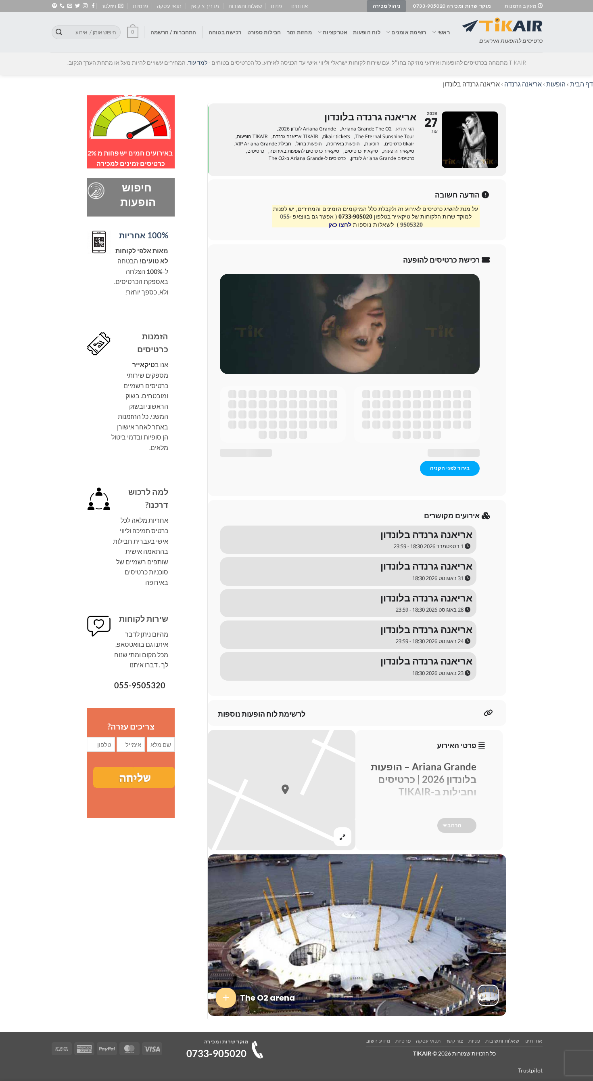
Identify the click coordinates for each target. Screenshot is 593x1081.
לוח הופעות (366, 32)
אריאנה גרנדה (523, 84)
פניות (276, 6)
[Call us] (62, 6)
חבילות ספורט (264, 32)
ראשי (443, 32)
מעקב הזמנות (521, 6)
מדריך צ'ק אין (204, 6)
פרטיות (140, 6)
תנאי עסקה (169, 6)
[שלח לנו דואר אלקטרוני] (69, 6)
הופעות (556, 84)
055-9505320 (139, 685)
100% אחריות (143, 235)
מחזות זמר (299, 32)
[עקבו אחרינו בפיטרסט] (54, 6)
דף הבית (581, 84)
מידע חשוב (378, 1041)
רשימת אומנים (408, 32)
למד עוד (197, 62)
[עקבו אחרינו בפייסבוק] (93, 6)
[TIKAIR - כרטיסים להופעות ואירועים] (502, 24)
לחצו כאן (339, 224)
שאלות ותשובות (245, 6)
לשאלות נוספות (373, 224)
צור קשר (455, 1041)
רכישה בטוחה (225, 32)
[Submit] (59, 32)
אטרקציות (335, 32)
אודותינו (299, 6)
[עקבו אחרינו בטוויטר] (77, 6)
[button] (112, 6)
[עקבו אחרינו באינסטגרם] (85, 6)
